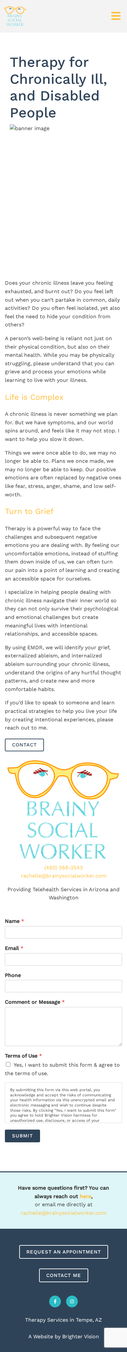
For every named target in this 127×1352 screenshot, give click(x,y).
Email (14, 948)
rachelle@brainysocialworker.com (63, 876)
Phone (13, 975)
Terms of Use (23, 1056)
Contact (24, 745)
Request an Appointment (63, 1252)
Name (14, 921)
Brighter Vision (80, 1336)
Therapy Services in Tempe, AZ (63, 1320)
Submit (22, 1136)
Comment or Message (35, 1002)
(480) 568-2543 (63, 867)
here (85, 1196)
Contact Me (63, 1275)
